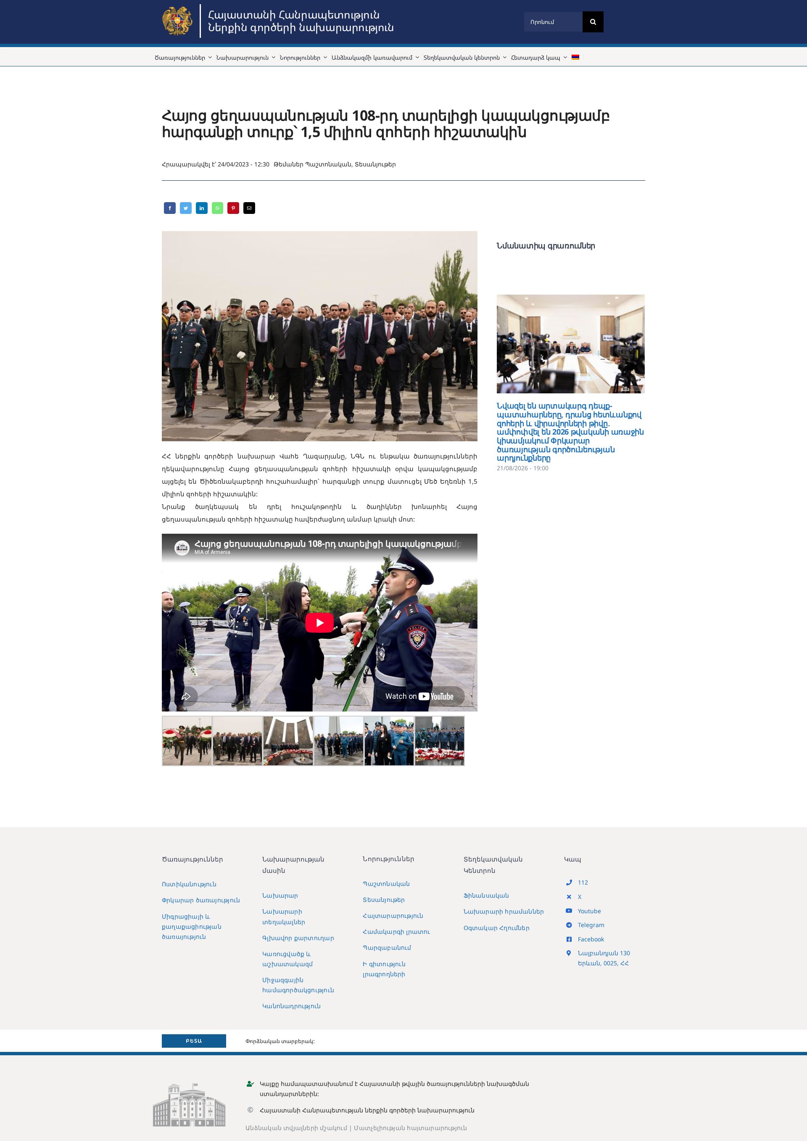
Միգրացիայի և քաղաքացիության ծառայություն (192, 926)
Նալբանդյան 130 (604, 953)
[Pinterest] (233, 208)
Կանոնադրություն (291, 1006)
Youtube (589, 911)
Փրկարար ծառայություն (201, 900)
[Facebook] (170, 208)
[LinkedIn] (202, 208)
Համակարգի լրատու (396, 931)
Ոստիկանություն (189, 884)
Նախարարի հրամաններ (504, 911)
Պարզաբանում (387, 947)
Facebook (591, 939)
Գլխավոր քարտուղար (298, 938)
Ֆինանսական (486, 895)
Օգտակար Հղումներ (497, 928)
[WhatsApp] (217, 208)
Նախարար (280, 895)
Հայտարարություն (393, 916)
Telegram (591, 925)
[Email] (249, 208)
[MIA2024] (178, 7)
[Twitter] (186, 208)
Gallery (583, 344)
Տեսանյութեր (375, 164)
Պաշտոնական (328, 164)
